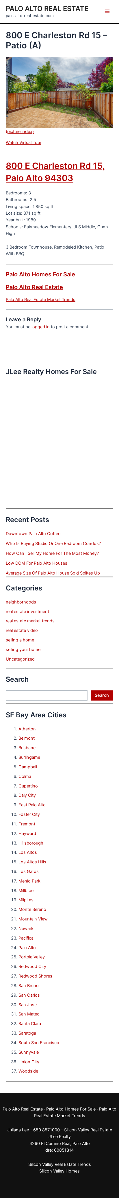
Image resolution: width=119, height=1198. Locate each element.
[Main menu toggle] (107, 11)
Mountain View (33, 919)
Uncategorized (20, 659)
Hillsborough (30, 843)
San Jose (27, 1004)
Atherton (27, 729)
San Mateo (29, 1014)
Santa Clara (29, 1023)
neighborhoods (21, 602)
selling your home (23, 649)
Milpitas (26, 899)
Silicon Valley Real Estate (88, 1130)
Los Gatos (28, 871)
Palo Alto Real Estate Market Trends (40, 299)
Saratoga (27, 1033)
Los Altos (27, 852)
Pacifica (26, 938)
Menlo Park (29, 881)
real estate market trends (30, 620)
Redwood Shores (35, 976)
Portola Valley (31, 957)
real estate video (22, 630)
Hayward (27, 833)
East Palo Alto (32, 804)
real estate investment (27, 611)
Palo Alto (27, 947)
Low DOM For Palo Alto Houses (36, 563)
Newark (26, 928)
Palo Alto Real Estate (47, 8)
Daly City (27, 795)
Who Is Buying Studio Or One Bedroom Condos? (53, 543)
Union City (28, 1061)
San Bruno (28, 985)
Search (102, 695)
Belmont (26, 738)
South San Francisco (38, 1042)
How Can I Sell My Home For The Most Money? (52, 553)
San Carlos (29, 995)
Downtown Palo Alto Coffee (33, 533)
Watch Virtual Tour (23, 142)
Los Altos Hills (32, 862)
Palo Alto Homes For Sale (40, 274)
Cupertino (28, 786)
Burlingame (29, 757)
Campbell (27, 767)
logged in (40, 326)
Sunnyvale (28, 1052)
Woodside (28, 1071)
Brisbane (27, 747)
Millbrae (26, 890)
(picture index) (20, 131)
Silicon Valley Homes (59, 1171)
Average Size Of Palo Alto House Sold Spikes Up (53, 573)
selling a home (20, 640)
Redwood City (32, 966)
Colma (24, 776)
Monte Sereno (32, 909)
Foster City (29, 814)
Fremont (26, 824)
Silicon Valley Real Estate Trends (59, 1164)
